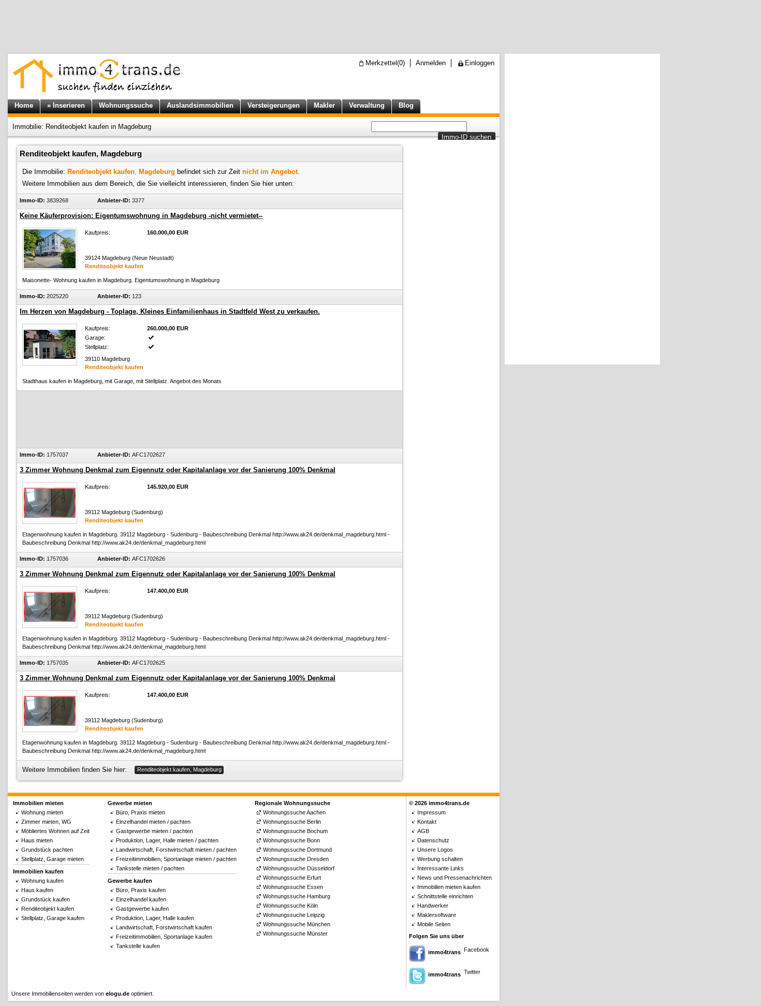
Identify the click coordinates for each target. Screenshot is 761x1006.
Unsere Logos (435, 850)
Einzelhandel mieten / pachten (153, 822)
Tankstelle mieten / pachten (150, 868)
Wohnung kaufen (42, 881)
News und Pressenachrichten (454, 877)
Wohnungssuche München (296, 924)
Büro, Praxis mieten (140, 812)
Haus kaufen (37, 890)
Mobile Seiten (433, 924)
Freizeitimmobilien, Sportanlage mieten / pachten (176, 859)
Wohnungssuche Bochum (295, 831)
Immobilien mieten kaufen (448, 887)
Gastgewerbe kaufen (142, 909)
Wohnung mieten (42, 812)
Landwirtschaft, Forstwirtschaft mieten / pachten (176, 850)
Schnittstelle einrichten (445, 896)
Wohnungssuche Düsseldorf (298, 868)
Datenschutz (433, 840)
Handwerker (432, 905)
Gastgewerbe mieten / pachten (154, 831)
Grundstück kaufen (45, 899)
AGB (423, 831)
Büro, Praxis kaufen (141, 890)
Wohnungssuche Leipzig (294, 915)
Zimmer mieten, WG (46, 822)
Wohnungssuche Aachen (294, 812)
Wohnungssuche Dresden (296, 859)
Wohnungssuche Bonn (291, 840)
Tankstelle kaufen (138, 946)
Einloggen (479, 63)
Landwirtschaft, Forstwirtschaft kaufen (164, 927)
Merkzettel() (385, 63)
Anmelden (431, 63)
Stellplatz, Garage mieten (52, 859)
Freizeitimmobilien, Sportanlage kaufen (164, 937)
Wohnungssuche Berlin (292, 822)
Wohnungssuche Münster (295, 933)
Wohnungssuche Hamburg (296, 896)
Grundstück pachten (47, 850)
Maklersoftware (436, 915)
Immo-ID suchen (466, 137)
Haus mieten (37, 840)
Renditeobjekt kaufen (47, 909)
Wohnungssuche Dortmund (297, 850)
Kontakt (426, 822)
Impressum (431, 812)
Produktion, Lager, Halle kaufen (155, 918)
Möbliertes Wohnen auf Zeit (55, 831)
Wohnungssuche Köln (290, 905)
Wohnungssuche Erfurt (292, 877)
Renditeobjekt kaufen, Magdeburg (179, 769)
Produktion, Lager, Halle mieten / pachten (167, 840)
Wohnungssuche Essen (293, 887)
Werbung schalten (440, 859)
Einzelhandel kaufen (141, 899)
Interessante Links (440, 868)
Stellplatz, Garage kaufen (52, 918)
